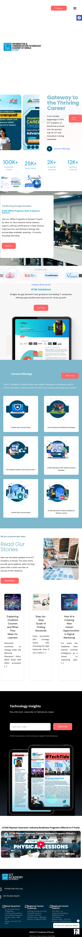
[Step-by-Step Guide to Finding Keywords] (41, 602)
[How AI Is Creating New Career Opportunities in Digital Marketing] (69, 602)
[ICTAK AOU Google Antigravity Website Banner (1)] (20, 182)
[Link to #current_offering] (49, 149)
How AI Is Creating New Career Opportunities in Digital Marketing (71, 627)
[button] (1, 275)
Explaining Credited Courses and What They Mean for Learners (12, 627)
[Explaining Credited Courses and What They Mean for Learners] (12, 602)
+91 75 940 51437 (11, 896)
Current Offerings (62, 148)
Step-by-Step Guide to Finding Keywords (40, 623)
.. (11, 720)
